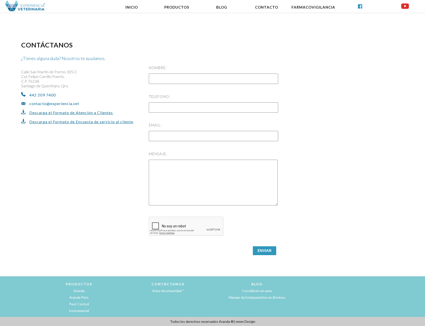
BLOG (221, 7)
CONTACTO (266, 7)
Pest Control (79, 304)
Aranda (79, 291)
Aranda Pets (79, 297)
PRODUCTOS (176, 7)
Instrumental (79, 311)
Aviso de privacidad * (168, 291)
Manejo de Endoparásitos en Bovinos (257, 297)
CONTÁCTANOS (168, 284)
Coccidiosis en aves (257, 291)
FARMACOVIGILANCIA (313, 7)
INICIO (131, 7)
